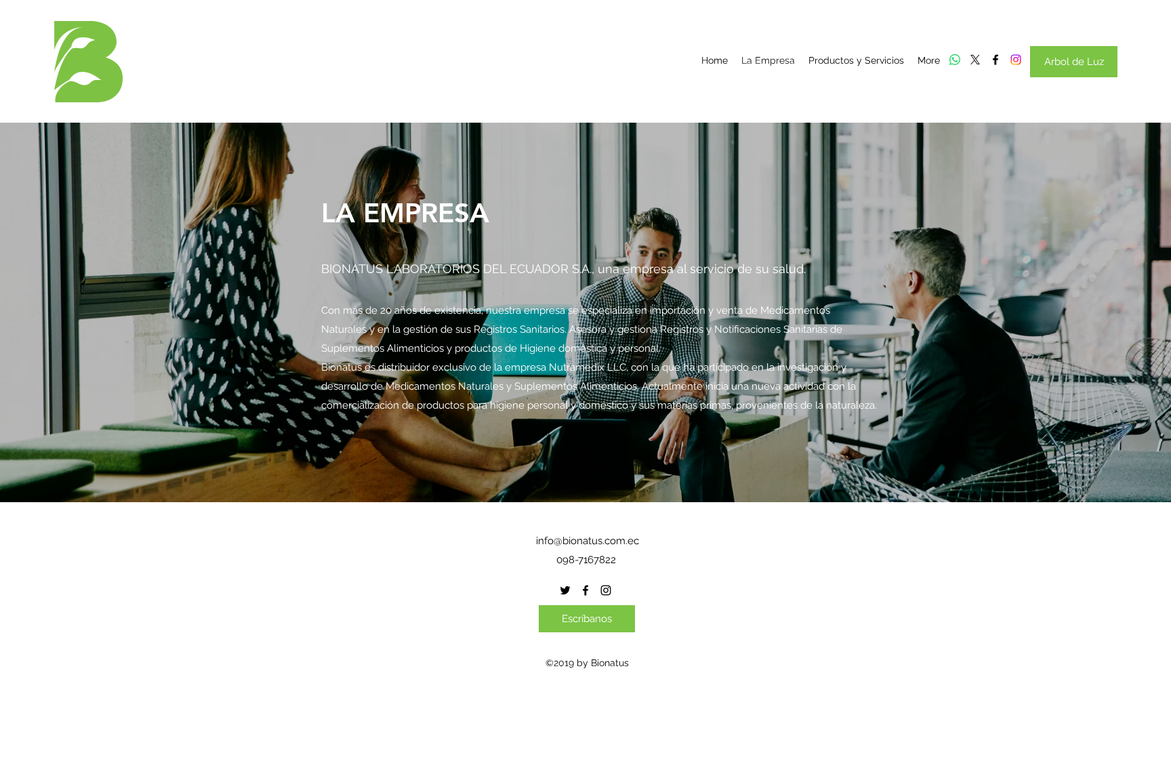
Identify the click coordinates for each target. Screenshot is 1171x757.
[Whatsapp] (955, 59)
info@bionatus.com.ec (587, 541)
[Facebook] (995, 59)
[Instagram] (1016, 59)
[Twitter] (975, 59)
